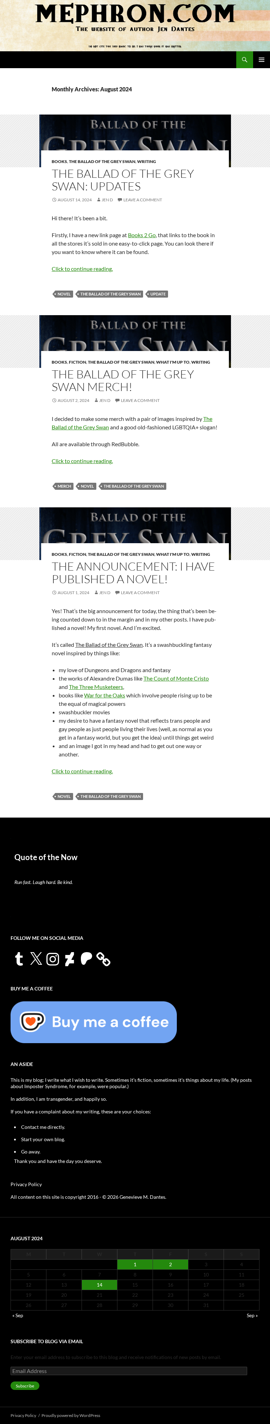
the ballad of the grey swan (111, 294)
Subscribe (25, 1386)
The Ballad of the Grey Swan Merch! (123, 380)
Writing (146, 161)
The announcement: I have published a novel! (133, 572)
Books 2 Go (142, 235)
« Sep (17, 1315)
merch (64, 486)
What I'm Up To (172, 362)
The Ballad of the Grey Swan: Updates (123, 179)
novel (64, 294)
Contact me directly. (43, 1127)
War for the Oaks (104, 695)
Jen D (107, 199)
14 (99, 1285)
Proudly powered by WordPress (70, 1415)
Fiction (77, 362)
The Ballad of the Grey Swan (102, 161)
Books (59, 161)
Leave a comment (142, 199)
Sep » (252, 1315)
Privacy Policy (26, 1184)
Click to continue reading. (82, 268)
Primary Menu (261, 59)
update (158, 294)
